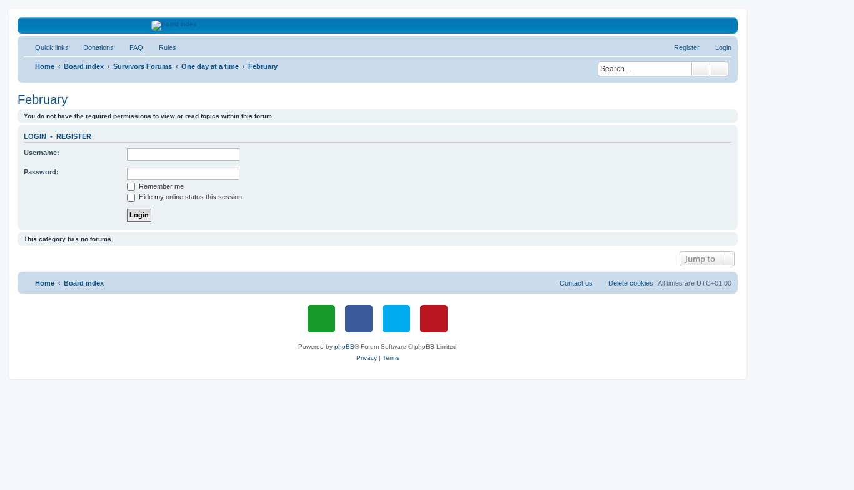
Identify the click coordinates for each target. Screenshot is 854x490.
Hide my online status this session (189, 197)
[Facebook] (359, 318)
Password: (41, 172)
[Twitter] (396, 318)
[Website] (321, 318)
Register (73, 136)
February (43, 99)
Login (35, 136)
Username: (41, 152)
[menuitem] (93, 47)
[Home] (378, 26)
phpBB (344, 346)
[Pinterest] (434, 318)
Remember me (160, 186)
